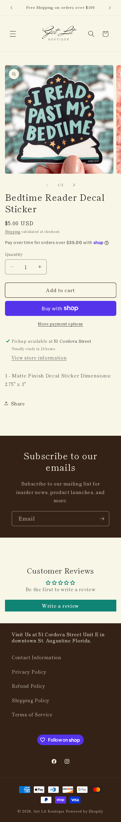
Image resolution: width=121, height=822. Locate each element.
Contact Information (36, 657)
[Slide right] (74, 184)
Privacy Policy (29, 671)
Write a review (60, 605)
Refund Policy (29, 685)
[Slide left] (47, 184)
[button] (13, 34)
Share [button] (18, 403)
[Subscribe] (102, 518)
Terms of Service (32, 714)
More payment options (60, 324)
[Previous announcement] (11, 7)
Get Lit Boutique (49, 810)
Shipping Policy (31, 700)
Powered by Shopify (84, 810)
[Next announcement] (109, 7)
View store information (39, 357)
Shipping (13, 231)
